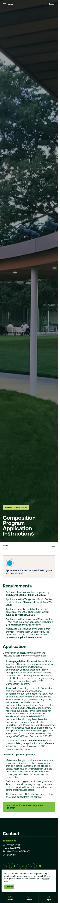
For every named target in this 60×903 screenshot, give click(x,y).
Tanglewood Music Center (16, 507)
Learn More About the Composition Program (25, 806)
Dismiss (9, 887)
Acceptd (36, 624)
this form (40, 634)
